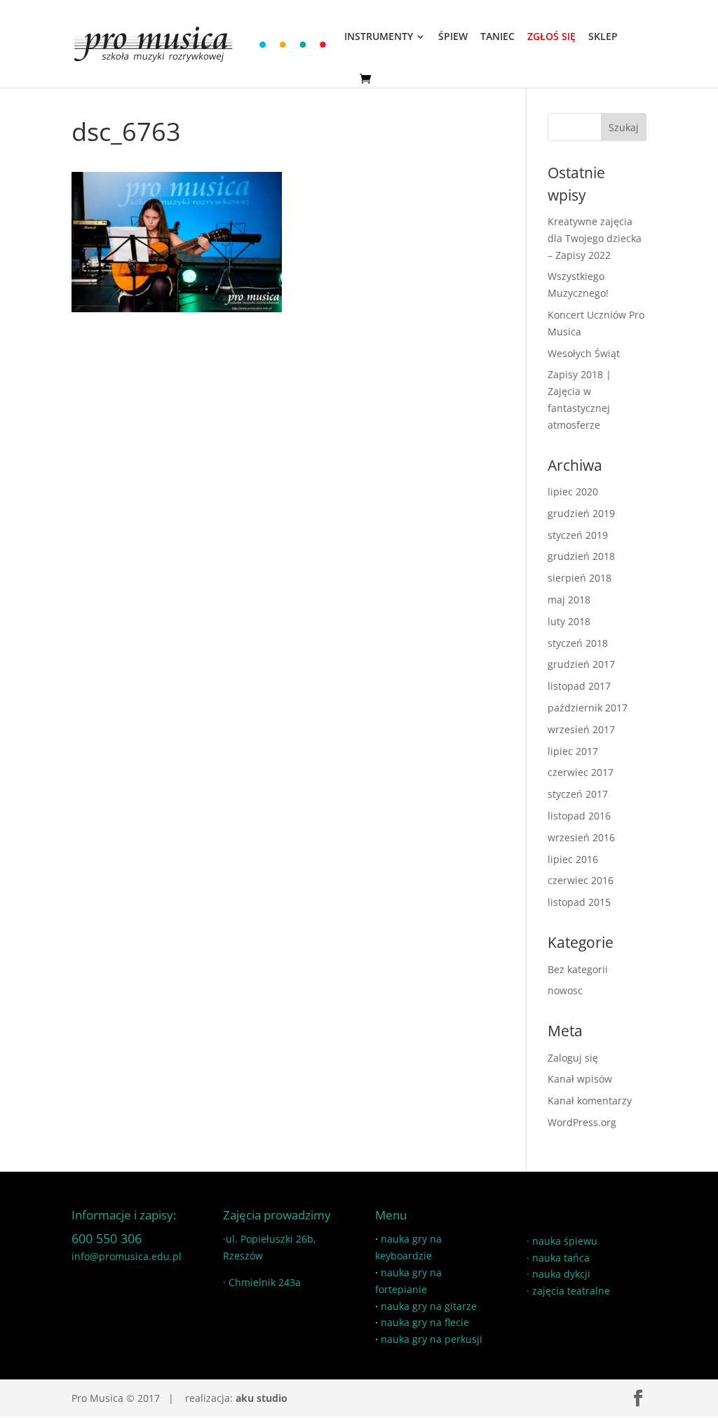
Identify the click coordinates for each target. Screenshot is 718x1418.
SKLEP (603, 37)
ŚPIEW (453, 37)
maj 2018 (569, 599)
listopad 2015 (579, 902)
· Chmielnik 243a (262, 1282)
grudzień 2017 (581, 664)
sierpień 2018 (579, 577)
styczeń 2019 (578, 535)
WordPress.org (582, 1122)
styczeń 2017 (578, 794)
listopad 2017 (579, 686)
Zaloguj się (573, 1057)
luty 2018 (569, 621)
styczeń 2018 (578, 643)
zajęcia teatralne (571, 1290)
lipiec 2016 (573, 859)
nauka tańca (561, 1257)
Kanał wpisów (580, 1078)
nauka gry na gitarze (429, 1306)
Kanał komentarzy (590, 1100)
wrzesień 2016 (581, 837)
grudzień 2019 (581, 513)
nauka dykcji (561, 1273)
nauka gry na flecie (425, 1322)
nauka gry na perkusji (431, 1339)
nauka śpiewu (564, 1241)
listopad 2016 (579, 815)
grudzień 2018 (581, 556)
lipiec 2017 (573, 751)
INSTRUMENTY (378, 37)
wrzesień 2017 (581, 729)
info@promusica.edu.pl (127, 1256)
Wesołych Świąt (584, 353)
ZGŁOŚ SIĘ (551, 37)
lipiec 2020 (573, 491)
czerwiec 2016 (581, 880)
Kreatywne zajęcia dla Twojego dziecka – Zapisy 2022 (595, 238)
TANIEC (497, 37)
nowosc (565, 990)
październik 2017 (588, 707)
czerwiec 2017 (581, 772)
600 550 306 (107, 1238)
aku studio (261, 1398)
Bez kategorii (578, 969)
